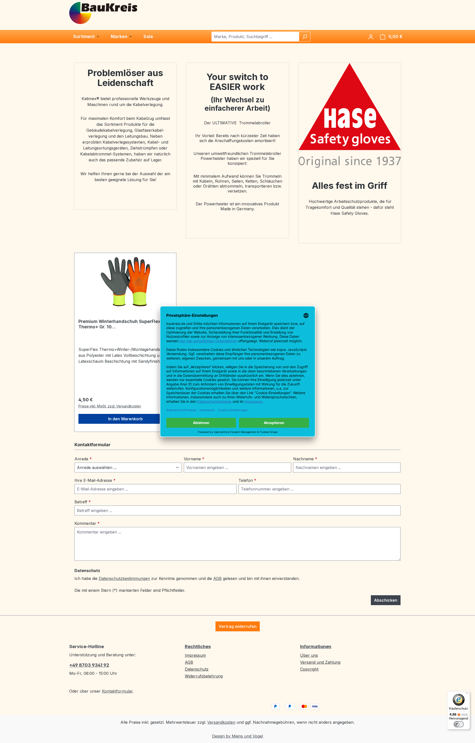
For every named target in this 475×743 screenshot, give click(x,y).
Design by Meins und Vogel (237, 736)
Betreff (82, 501)
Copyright (309, 669)
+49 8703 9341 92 (89, 665)
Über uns (309, 655)
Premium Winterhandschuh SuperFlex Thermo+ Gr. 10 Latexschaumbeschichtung (119, 324)
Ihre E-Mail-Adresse (95, 480)
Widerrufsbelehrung (204, 676)
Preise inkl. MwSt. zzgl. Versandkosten (109, 406)
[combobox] (255, 36)
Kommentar (87, 523)
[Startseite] (103, 12)
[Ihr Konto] (371, 37)
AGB (217, 578)
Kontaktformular (117, 691)
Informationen (315, 646)
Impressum (195, 655)
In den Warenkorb (125, 418)
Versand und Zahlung (320, 662)
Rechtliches (198, 646)
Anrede (83, 458)
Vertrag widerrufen (238, 626)
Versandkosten (221, 722)
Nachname (305, 458)
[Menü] (467, 694)
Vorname (194, 458)
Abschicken (385, 600)
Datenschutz (197, 669)
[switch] (459, 724)
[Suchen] (304, 36)
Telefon (247, 480)
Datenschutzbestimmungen (124, 578)
